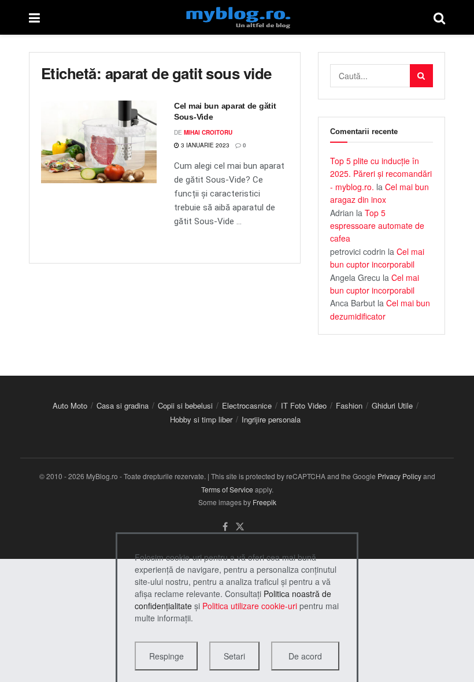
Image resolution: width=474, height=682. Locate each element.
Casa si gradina (123, 405)
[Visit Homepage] (237, 17)
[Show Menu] (34, 17)
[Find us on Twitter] (240, 526)
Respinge (166, 656)
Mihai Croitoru (208, 132)
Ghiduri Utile (392, 405)
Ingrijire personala (271, 419)
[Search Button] (439, 17)
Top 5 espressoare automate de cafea (377, 225)
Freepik (264, 502)
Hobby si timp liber (201, 419)
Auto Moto (70, 405)
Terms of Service (227, 489)
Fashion (349, 405)
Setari (234, 656)
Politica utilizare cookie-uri (249, 605)
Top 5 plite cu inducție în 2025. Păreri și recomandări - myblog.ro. (381, 173)
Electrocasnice (247, 405)
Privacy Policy (399, 476)
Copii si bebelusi (185, 405)
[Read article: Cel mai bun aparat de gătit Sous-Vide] (99, 142)
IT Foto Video (304, 405)
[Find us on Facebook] (225, 526)
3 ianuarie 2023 (204, 145)
